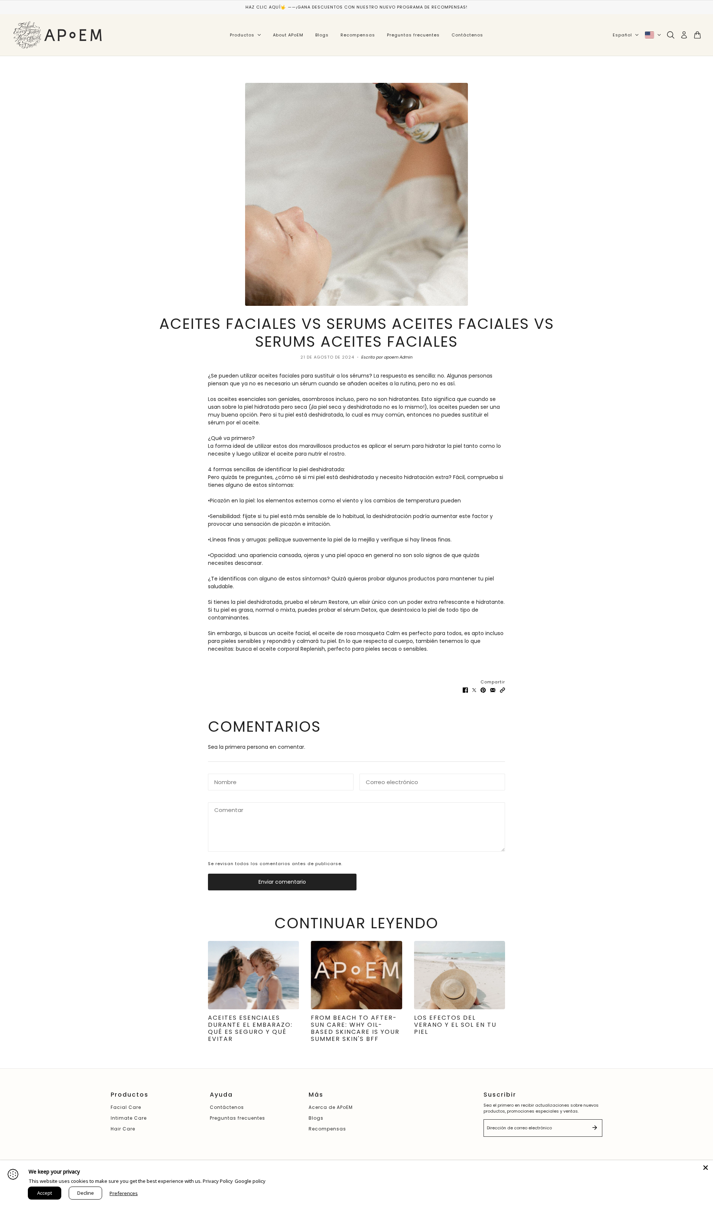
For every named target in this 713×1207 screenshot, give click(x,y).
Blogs (322, 35)
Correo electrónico (388, 781)
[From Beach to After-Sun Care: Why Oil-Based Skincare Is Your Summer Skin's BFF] (356, 975)
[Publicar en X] (474, 690)
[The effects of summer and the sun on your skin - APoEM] (459, 975)
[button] (502, 690)
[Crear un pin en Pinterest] (483, 690)
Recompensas (358, 35)
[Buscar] (670, 35)
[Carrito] (697, 35)
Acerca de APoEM (331, 1107)
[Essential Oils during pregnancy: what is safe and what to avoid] (253, 975)
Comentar (226, 809)
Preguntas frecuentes (413, 35)
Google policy (250, 1181)
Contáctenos (467, 35)
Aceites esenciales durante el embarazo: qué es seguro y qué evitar (250, 1028)
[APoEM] (58, 35)
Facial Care (126, 1107)
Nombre (223, 781)
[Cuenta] (684, 35)
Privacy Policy (218, 1181)
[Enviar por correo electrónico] (492, 690)
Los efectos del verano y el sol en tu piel (455, 1024)
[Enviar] (594, 1128)
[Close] (705, 1167)
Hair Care (123, 1129)
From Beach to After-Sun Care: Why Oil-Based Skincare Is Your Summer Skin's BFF (355, 1028)
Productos (242, 35)
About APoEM (288, 35)
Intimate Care (129, 1118)
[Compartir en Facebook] (465, 690)
